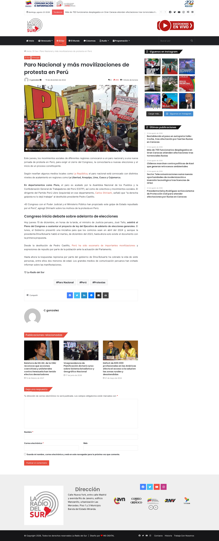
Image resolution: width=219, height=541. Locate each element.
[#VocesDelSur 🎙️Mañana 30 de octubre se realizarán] (170, 101)
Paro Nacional (66, 282)
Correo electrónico (34, 443)
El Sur (61, 41)
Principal (35, 57)
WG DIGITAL (108, 535)
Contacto (158, 535)
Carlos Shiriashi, (104, 192)
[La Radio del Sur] (34, 25)
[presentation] (151, 508)
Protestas (99, 282)
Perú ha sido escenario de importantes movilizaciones (103, 245)
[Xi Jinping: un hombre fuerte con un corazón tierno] (170, 66)
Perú (84, 282)
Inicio (31, 41)
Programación (121, 41)
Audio (104, 41)
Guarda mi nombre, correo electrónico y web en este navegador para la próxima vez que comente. (73, 454)
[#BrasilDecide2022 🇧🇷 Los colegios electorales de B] (152, 84)
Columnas (90, 41)
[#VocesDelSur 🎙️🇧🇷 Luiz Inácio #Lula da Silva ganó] (187, 66)
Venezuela (46, 41)
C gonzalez (34, 80)
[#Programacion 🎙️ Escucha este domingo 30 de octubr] (187, 84)
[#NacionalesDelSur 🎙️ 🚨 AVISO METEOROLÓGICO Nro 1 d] (152, 101)
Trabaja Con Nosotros (184, 535)
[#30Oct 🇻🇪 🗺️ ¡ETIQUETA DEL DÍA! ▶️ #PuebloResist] (170, 84)
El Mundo (75, 41)
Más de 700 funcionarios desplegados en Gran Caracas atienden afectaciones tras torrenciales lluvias (112, 12)
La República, (81, 173)
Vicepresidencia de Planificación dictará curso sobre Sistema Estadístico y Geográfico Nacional (79, 367)
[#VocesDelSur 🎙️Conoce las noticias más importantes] (152, 66)
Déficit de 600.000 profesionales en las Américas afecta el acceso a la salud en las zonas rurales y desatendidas (119, 369)
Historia (168, 535)
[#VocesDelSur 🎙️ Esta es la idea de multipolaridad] (187, 101)
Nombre (28, 432)
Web (85, 443)
